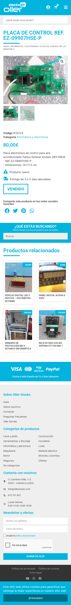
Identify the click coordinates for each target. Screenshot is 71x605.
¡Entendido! (36, 598)
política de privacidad (25, 535)
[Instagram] (33, 578)
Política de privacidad (23, 568)
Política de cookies (49, 568)
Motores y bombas (49, 455)
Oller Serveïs (10, 421)
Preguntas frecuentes (15, 416)
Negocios (8, 460)
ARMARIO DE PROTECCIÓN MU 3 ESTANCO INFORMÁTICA (18, 346)
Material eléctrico (47, 450)
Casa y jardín (10, 436)
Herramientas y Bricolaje (16, 441)
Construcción (45, 436)
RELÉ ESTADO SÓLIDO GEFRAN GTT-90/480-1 (51, 344)
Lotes (41, 446)
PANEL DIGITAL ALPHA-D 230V (52, 297)
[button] (62, 61)
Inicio (6, 46)
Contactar (8, 411)
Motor (6, 455)
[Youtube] (27, 578)
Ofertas (42, 460)
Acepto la (20, 535)
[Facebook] (40, 578)
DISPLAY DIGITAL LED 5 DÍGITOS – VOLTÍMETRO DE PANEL (18, 298)
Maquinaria (9, 450)
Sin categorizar (11, 465)
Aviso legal (35, 572)
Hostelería (44, 441)
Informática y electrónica (24, 46)
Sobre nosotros (12, 406)
